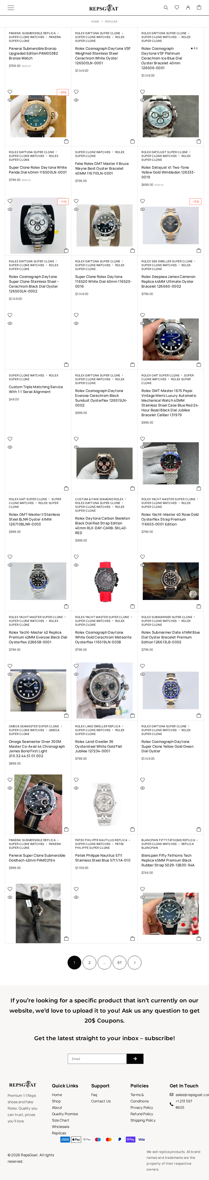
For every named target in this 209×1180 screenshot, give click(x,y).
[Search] (166, 7)
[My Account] (188, 7)
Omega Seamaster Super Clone (34, 726)
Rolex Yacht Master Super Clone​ (168, 499)
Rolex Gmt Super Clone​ (160, 375)
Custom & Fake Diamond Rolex (99, 499)
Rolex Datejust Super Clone (164, 152)
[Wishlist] (177, 7)
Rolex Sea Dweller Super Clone (167, 261)
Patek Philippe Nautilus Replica (101, 840)
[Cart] (199, 7)
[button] (66, 141)
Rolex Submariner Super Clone (166, 617)
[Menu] (11, 7)
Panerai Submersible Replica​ (32, 33)
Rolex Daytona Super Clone (97, 33)
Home (95, 21)
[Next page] (134, 962)
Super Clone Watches (26, 37)
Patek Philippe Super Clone (99, 846)
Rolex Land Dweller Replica (98, 726)
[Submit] (135, 1059)
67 (119, 962)
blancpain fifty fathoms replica (168, 840)
